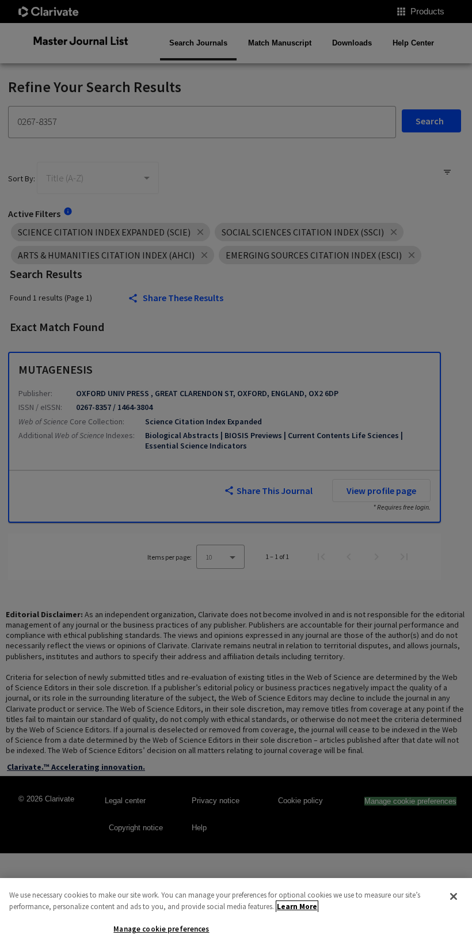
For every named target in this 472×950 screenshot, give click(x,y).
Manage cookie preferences (161, 929)
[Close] (453, 896)
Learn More (297, 906)
